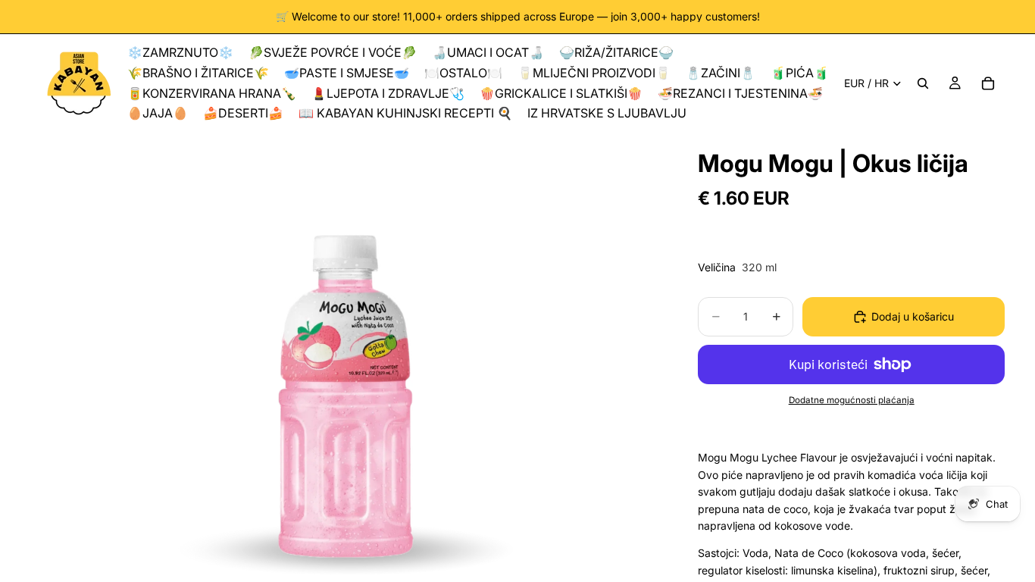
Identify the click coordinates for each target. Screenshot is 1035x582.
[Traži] (923, 83)
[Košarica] (988, 83)
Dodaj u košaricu (912, 316)
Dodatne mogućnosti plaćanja (852, 400)
